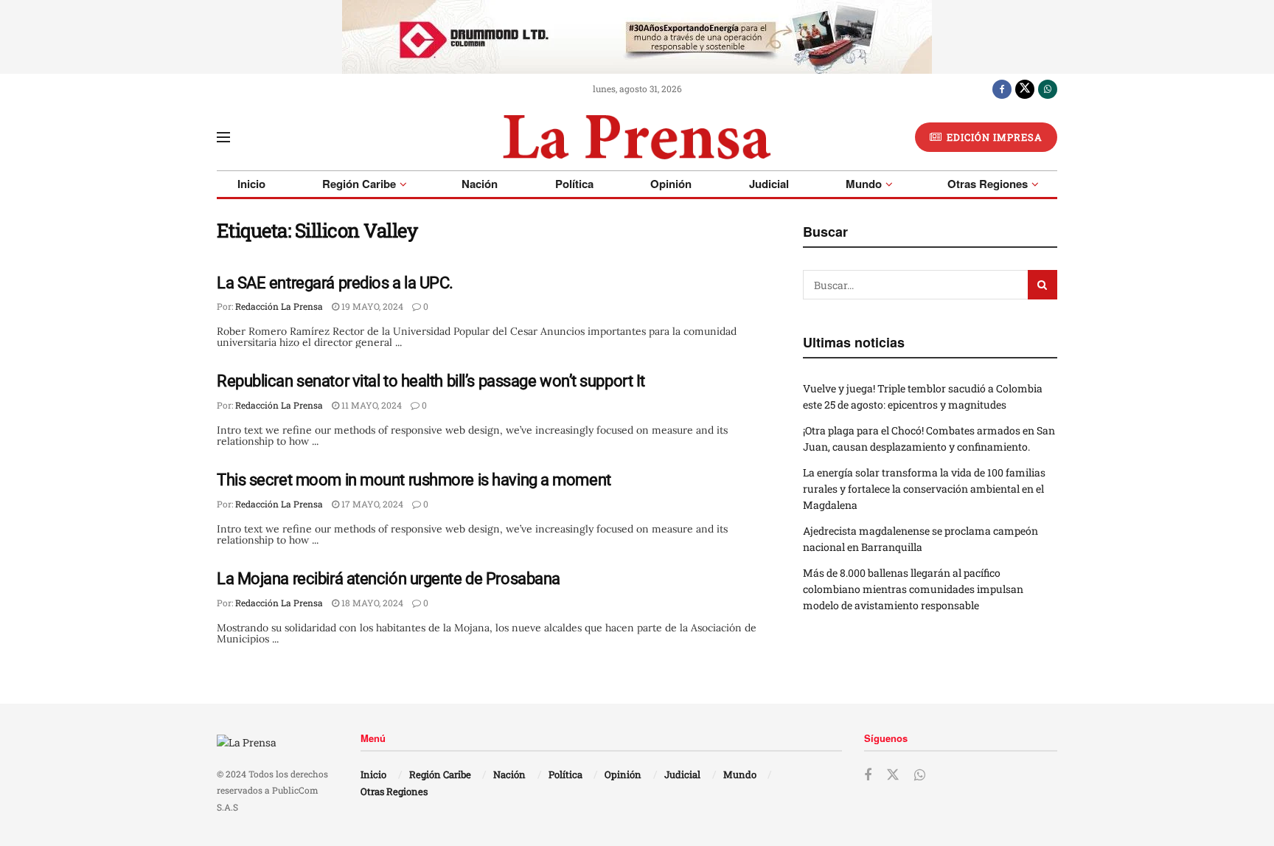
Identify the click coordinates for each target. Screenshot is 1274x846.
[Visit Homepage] (636, 137)
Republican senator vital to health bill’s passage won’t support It (431, 381)
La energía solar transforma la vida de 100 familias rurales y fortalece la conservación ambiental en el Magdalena (924, 489)
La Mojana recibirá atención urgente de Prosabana (388, 578)
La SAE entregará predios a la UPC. (335, 283)
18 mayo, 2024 (371, 603)
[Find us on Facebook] (1002, 88)
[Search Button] (1042, 284)
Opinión (671, 184)
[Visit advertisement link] (637, 37)
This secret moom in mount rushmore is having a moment (414, 480)
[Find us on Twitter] (1024, 88)
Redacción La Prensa (279, 306)
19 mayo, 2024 (371, 306)
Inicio (251, 184)
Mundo (864, 184)
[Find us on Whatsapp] (1047, 88)
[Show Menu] (223, 137)
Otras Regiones (987, 184)
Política (574, 184)
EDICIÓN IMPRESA (993, 137)
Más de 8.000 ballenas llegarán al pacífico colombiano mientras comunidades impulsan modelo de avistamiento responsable (913, 589)
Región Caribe (359, 184)
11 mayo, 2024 (370, 405)
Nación (480, 184)
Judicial (769, 184)
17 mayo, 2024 (371, 504)
